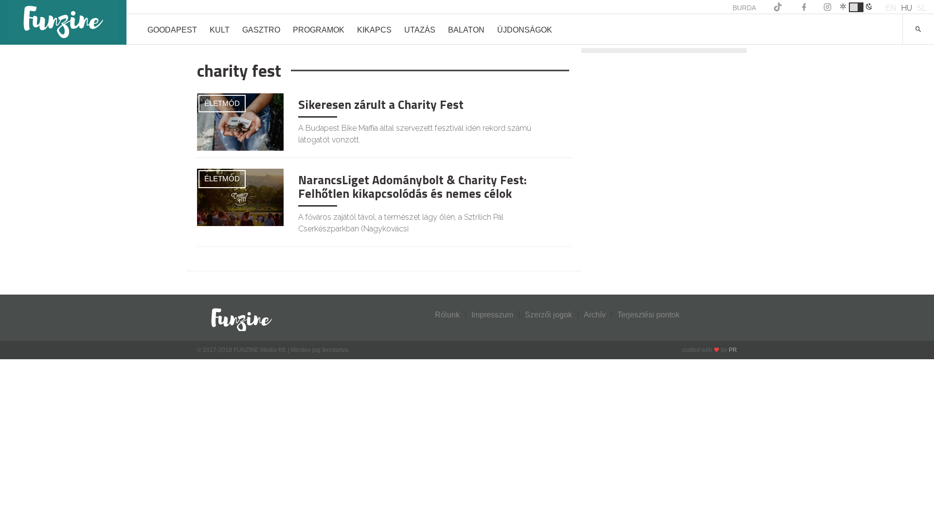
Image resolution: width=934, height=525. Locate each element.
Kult (220, 30)
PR (733, 350)
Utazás (419, 30)
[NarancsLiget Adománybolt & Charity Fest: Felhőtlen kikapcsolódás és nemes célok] (240, 196)
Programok (318, 30)
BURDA (744, 8)
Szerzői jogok (548, 315)
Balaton (466, 30)
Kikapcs (374, 30)
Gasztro (261, 30)
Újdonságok (524, 30)
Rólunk (447, 315)
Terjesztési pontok (648, 315)
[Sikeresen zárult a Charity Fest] (240, 121)
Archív (595, 315)
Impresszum (492, 315)
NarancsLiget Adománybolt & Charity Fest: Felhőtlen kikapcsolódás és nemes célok (412, 187)
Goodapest (172, 30)
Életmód (222, 103)
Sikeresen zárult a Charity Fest (381, 104)
